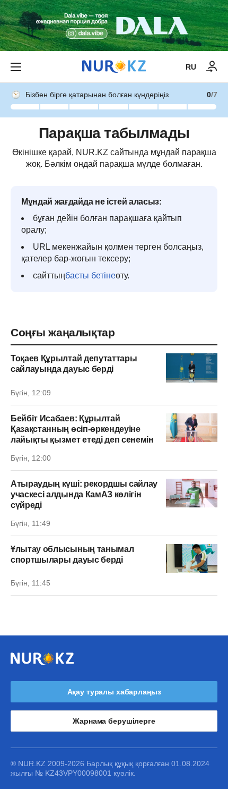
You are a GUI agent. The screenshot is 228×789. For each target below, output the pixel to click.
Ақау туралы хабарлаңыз (114, 692)
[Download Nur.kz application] (114, 25)
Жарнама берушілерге (114, 721)
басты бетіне (90, 275)
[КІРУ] (212, 67)
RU (191, 67)
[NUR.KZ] (114, 66)
